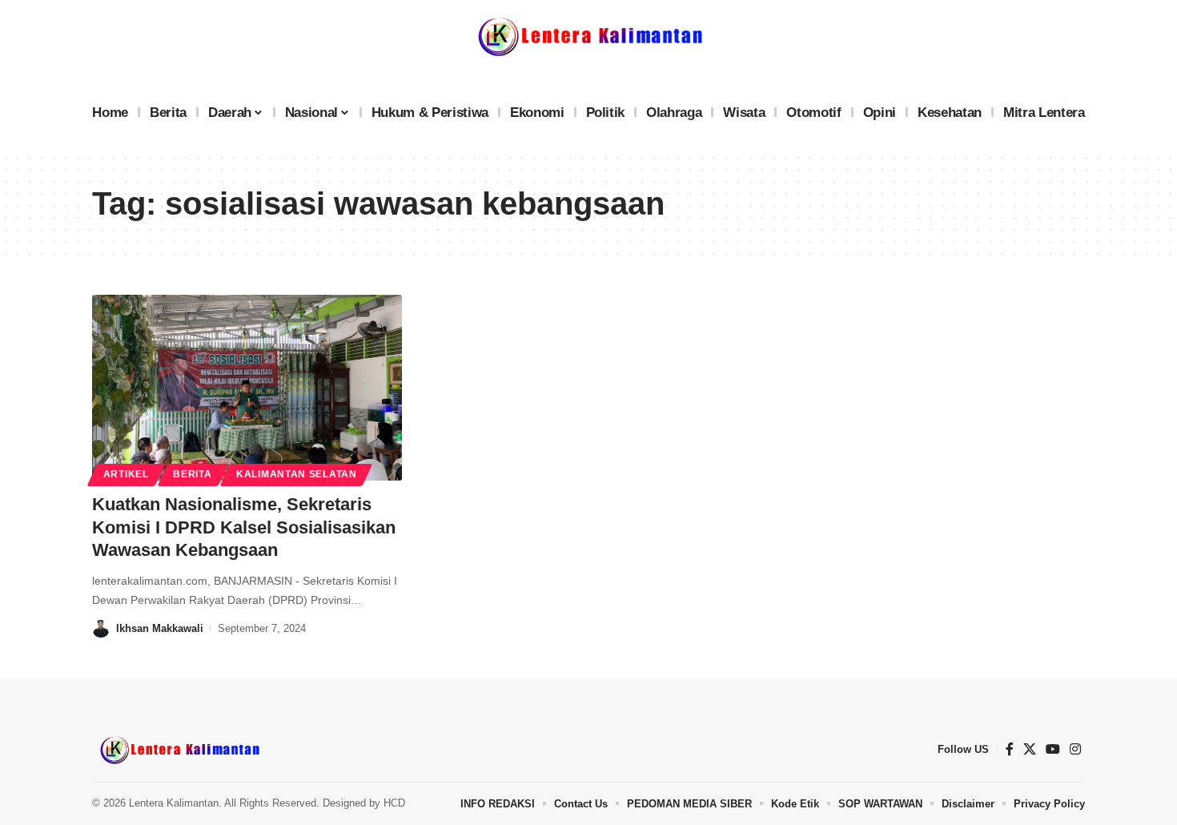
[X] (1029, 749)
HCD (394, 803)
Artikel (126, 474)
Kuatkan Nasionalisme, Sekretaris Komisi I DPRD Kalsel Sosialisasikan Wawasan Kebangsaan (244, 527)
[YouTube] (1053, 749)
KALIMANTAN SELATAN (296, 474)
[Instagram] (1075, 749)
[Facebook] (1010, 749)
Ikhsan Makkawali (159, 628)
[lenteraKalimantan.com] (178, 750)
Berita (192, 474)
